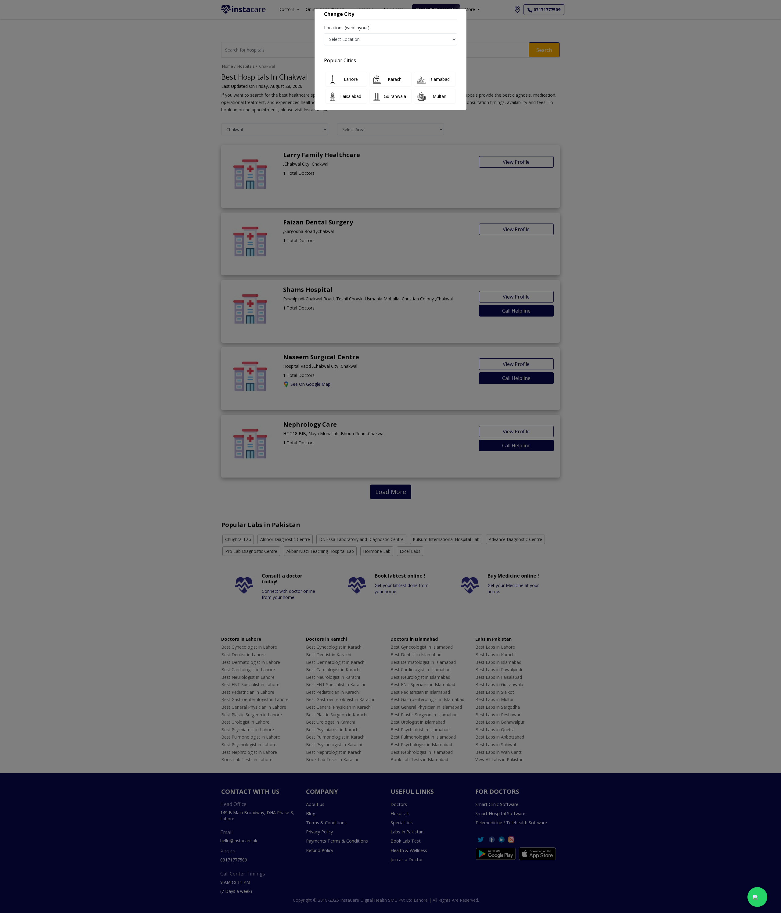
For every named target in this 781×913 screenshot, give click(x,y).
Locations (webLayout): (347, 27)
